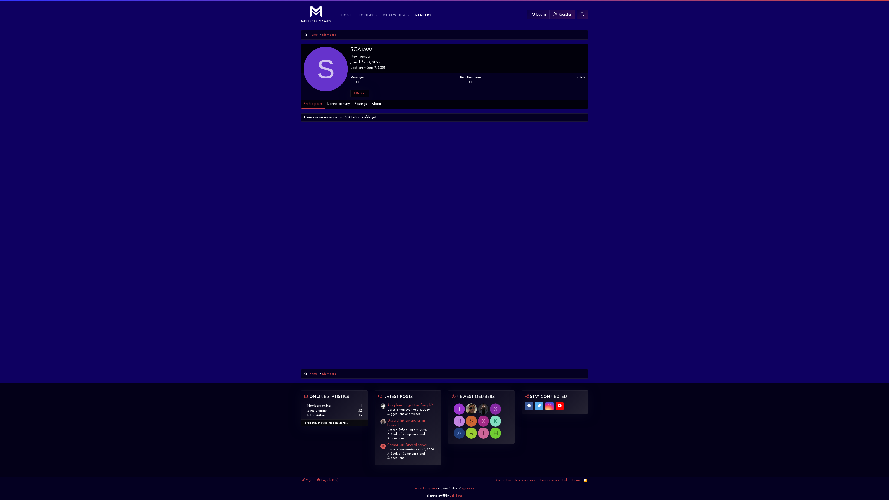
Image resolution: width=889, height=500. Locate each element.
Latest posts (398, 397)
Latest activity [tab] (338, 104)
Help (565, 480)
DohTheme (456, 496)
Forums (366, 15)
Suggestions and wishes (403, 414)
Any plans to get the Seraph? (410, 405)
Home (346, 15)
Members (423, 15)
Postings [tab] (360, 104)
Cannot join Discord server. (407, 445)
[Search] (582, 14)
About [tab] (376, 104)
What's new (394, 15)
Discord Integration (426, 489)
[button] (376, 15)
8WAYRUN (467, 489)
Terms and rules (526, 480)
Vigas (309, 480)
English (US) (329, 480)
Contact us (503, 480)
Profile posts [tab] (313, 104)
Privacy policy (549, 480)
